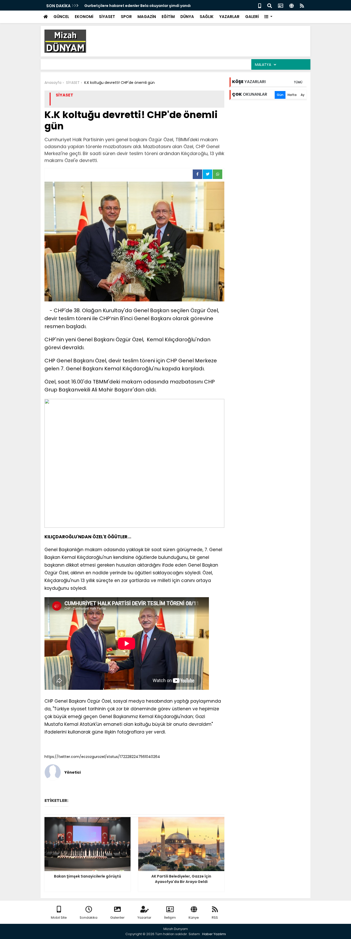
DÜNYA (187, 16)
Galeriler (117, 917)
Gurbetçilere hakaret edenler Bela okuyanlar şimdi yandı (137, 5)
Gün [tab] (280, 95)
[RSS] (302, 5)
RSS (215, 917)
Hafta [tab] (292, 95)
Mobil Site (59, 917)
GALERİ (252, 16)
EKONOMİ (84, 16)
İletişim (170, 917)
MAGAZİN (146, 16)
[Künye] (291, 5)
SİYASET (107, 16)
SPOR (126, 16)
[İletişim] (280, 5)
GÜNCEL (61, 16)
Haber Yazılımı (214, 934)
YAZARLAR (229, 16)
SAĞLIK (207, 16)
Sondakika (88, 917)
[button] (268, 16)
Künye (194, 917)
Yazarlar (144, 917)
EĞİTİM (168, 16)
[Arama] (269, 5)
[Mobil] (260, 5)
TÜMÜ (298, 82)
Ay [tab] (302, 95)
